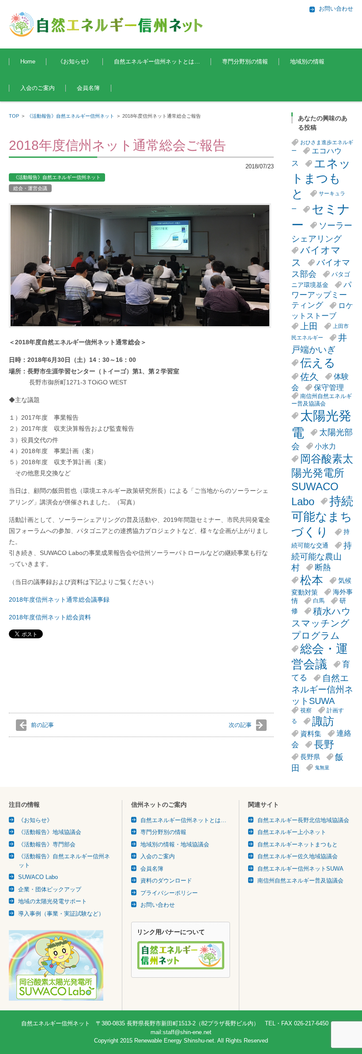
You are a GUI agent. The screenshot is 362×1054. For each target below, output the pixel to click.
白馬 (318, 600)
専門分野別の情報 (245, 61)
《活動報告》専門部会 (46, 844)
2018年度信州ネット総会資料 (50, 617)
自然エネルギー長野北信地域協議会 (303, 820)
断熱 (323, 567)
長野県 (310, 756)
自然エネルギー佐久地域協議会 (297, 856)
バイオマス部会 (320, 268)
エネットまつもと (321, 179)
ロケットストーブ (322, 310)
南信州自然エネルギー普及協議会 (321, 400)
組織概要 (124, 85)
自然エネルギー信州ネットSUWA (322, 689)
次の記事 (240, 725)
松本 (311, 580)
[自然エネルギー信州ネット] (106, 24)
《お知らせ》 (74, 61)
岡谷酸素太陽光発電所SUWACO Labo (322, 480)
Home (27, 61)
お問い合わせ (157, 904)
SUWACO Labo (38, 877)
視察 (306, 710)
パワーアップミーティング (321, 295)
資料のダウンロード (166, 880)
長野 (324, 744)
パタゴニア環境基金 (320, 279)
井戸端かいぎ (319, 343)
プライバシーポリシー (169, 893)
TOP (14, 116)
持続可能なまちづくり (322, 517)
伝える (318, 362)
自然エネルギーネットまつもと (297, 844)
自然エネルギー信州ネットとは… (157, 61)
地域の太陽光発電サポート (52, 901)
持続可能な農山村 (321, 556)
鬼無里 (322, 767)
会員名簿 (88, 88)
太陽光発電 (321, 423)
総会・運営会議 (30, 188)
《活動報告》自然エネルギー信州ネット (70, 116)
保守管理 (329, 387)
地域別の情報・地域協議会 (174, 844)
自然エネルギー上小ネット (291, 832)
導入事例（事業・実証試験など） (61, 913)
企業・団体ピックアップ (49, 889)
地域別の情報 (307, 61)
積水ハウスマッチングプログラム (321, 623)
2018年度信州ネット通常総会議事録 (59, 599)
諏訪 (323, 721)
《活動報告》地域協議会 (49, 832)
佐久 (309, 377)
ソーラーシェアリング (321, 232)
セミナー (320, 217)
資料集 (310, 733)
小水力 (325, 446)
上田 (309, 326)
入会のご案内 (37, 88)
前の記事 (42, 725)
